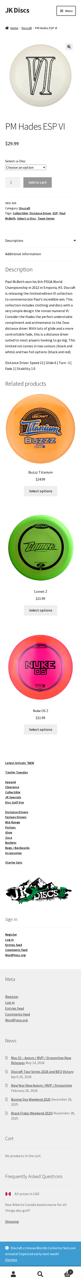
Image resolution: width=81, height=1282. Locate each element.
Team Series (46, 218)
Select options (40, 491)
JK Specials (13, 797)
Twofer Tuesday (16, 772)
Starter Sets (13, 862)
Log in (9, 940)
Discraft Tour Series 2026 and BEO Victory (42, 1071)
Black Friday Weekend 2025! (32, 1113)
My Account (13, 1274)
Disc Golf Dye (14, 802)
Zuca (8, 838)
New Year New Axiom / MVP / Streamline (41, 1085)
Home (14, 28)
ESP (55, 213)
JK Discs (17, 10)
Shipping (12, 1221)
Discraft (27, 28)
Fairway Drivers (16, 817)
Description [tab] (14, 240)
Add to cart (38, 182)
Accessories (13, 853)
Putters (10, 827)
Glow (8, 832)
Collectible (20, 213)
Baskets (10, 843)
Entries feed (13, 945)
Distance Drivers (16, 812)
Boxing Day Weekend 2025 (31, 1099)
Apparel (10, 782)
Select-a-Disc (15, 161)
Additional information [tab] (23, 254)
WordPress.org (15, 955)
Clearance (12, 787)
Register (11, 934)
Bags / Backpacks (17, 848)
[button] (69, 46)
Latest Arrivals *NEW (19, 763)
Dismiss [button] (11, 1259)
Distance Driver (40, 213)
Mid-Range (12, 822)
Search (40, 1274)
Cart (62, 1270)
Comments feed (16, 950)
